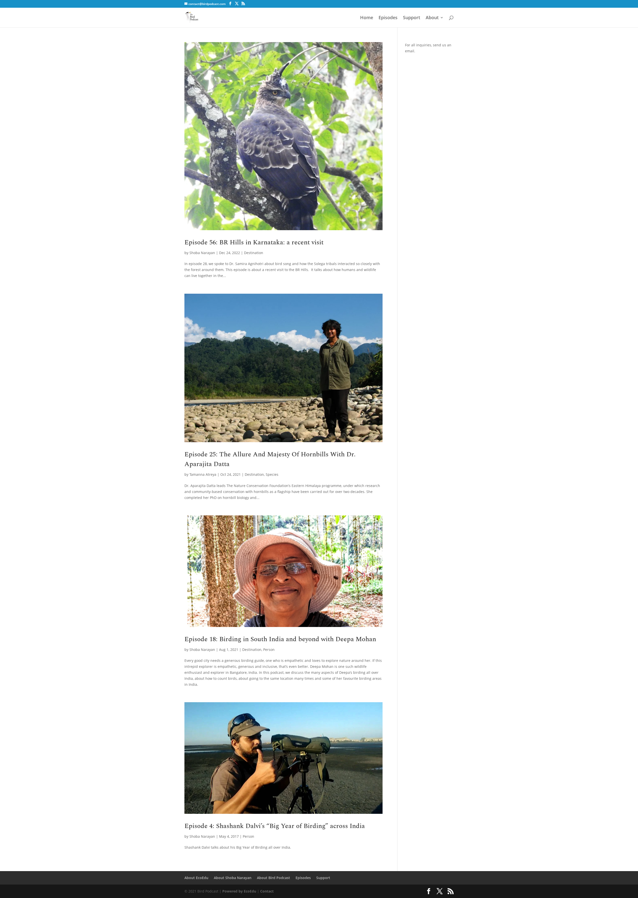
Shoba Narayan (202, 252)
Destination (253, 252)
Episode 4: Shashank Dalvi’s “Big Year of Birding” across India (274, 826)
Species (272, 474)
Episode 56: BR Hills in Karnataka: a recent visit (253, 242)
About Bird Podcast (273, 877)
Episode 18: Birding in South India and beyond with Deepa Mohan (280, 639)
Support (411, 18)
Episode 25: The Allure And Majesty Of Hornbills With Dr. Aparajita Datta (270, 459)
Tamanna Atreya (202, 474)
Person (269, 649)
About (432, 18)
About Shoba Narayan (232, 877)
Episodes (388, 18)
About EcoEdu (196, 877)
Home (366, 18)
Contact (267, 891)
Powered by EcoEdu (239, 891)
